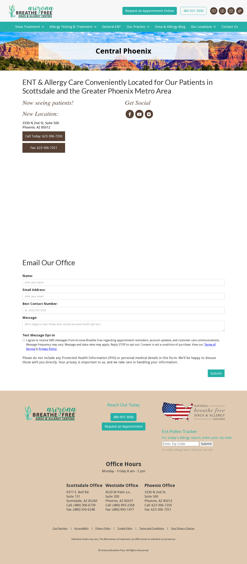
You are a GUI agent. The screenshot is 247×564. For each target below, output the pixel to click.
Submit (206, 444)
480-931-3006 (193, 11)
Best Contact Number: (40, 304)
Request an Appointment (123, 426)
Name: (27, 276)
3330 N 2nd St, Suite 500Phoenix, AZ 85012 (40, 125)
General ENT (111, 27)
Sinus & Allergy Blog (170, 27)
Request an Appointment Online (149, 11)
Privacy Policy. (47, 349)
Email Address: (34, 290)
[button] (29, 27)
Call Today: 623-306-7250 (43, 136)
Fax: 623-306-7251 (43, 148)
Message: (29, 318)
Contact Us (230, 27)
